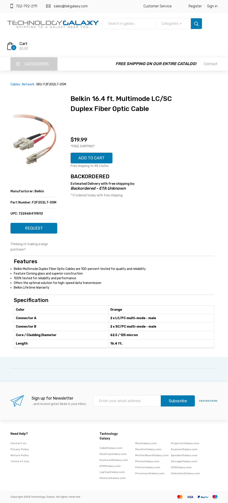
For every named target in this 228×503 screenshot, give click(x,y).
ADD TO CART (91, 158)
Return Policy (19, 455)
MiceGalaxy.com (146, 443)
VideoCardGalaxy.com (185, 473)
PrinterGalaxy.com (147, 467)
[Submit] (196, 23)
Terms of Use (19, 461)
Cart (23, 43)
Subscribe (178, 400)
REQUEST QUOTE (34, 230)
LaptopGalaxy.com (112, 472)
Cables (15, 84)
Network (28, 84)
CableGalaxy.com (111, 448)
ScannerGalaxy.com (184, 449)
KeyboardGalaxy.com (114, 460)
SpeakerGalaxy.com (184, 455)
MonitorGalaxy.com (148, 449)
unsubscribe (208, 401)
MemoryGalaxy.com (113, 478)
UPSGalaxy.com (181, 467)
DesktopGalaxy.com (113, 454)
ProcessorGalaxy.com (149, 473)
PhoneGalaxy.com (147, 461)
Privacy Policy (19, 449)
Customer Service (157, 6)
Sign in (212, 6)
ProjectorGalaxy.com (185, 443)
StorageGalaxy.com (184, 461)
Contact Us (18, 443)
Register (195, 6)
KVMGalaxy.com (110, 466)
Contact (211, 64)
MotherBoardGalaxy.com (152, 455)
